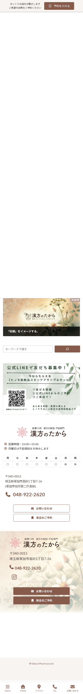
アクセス (39, 691)
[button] (59, 6)
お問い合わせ (72, 691)
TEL (54, 691)
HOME (23, 691)
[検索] (67, 349)
